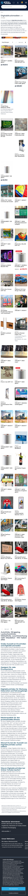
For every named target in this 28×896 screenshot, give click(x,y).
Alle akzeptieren (13, 889)
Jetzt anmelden (6, 831)
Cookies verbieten (13, 893)
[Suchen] (25, 6)
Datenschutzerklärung (7, 877)
